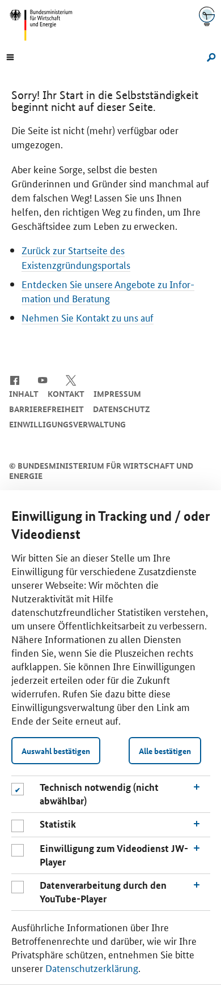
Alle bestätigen (165, 750)
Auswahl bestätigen (56, 750)
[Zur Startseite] (207, 16)
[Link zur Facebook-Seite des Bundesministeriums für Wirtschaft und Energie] (14, 379)
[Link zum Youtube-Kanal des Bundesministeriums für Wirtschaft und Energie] (42, 379)
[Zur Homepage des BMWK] (45, 25)
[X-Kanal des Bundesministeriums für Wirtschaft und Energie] (71, 379)
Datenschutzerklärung (91, 967)
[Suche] (209, 56)
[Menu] (10, 56)
